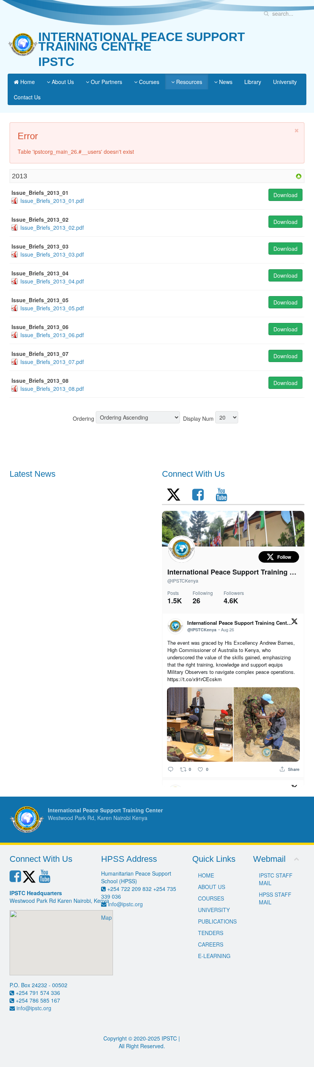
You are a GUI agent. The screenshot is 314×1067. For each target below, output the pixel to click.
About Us (62, 82)
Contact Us (27, 97)
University (285, 82)
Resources (188, 82)
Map (106, 917)
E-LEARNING (214, 956)
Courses (148, 82)
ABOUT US (211, 887)
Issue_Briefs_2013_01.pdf (52, 200)
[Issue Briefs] (299, 175)
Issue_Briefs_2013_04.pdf (52, 281)
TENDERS (210, 933)
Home (27, 82)
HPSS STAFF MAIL (275, 898)
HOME (206, 875)
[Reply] (170, 769)
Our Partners (105, 82)
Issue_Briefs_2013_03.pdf (52, 254)
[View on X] (294, 620)
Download (285, 195)
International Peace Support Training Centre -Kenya (233, 572)
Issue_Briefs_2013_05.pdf (52, 308)
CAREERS (210, 944)
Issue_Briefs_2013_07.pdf (52, 362)
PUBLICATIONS (217, 921)
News (225, 82)
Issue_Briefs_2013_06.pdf (52, 335)
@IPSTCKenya (182, 580)
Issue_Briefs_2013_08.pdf (52, 388)
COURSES (211, 898)
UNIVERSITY (214, 910)
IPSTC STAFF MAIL (276, 879)
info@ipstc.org (33, 1008)
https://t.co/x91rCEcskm (194, 679)
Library (252, 82)
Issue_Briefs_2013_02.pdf (52, 227)
